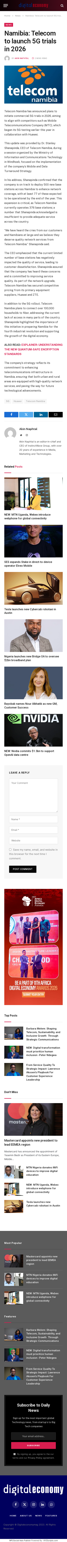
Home (13, 1515)
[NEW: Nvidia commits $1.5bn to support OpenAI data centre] (33, 730)
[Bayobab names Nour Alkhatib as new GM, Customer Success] (33, 683)
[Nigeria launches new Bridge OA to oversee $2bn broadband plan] (33, 635)
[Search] (62, 5)
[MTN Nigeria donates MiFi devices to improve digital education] (13, 1171)
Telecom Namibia (35, 401)
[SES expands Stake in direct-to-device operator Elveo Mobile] (33, 541)
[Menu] (5, 5)
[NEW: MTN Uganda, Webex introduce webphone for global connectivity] (33, 493)
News (9, 25)
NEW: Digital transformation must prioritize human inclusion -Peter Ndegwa (43, 1051)
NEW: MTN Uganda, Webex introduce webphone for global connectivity (42, 1188)
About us (26, 1515)
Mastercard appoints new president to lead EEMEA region (42, 1260)
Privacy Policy (35, 1458)
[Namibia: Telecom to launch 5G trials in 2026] (33, 85)
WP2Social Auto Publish (20, 1540)
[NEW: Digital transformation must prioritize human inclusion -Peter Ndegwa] (13, 1052)
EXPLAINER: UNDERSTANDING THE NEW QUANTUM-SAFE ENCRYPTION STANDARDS (33, 349)
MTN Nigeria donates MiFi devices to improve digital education (42, 1171)
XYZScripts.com (50, 1540)
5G (7, 401)
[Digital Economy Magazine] (33, 5)
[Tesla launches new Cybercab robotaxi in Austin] (33, 588)
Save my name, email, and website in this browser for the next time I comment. (33, 854)
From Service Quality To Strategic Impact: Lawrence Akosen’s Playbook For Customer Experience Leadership (43, 1072)
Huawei (18, 401)
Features (51, 1515)
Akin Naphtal (22, 58)
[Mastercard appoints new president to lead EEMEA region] (33, 1119)
